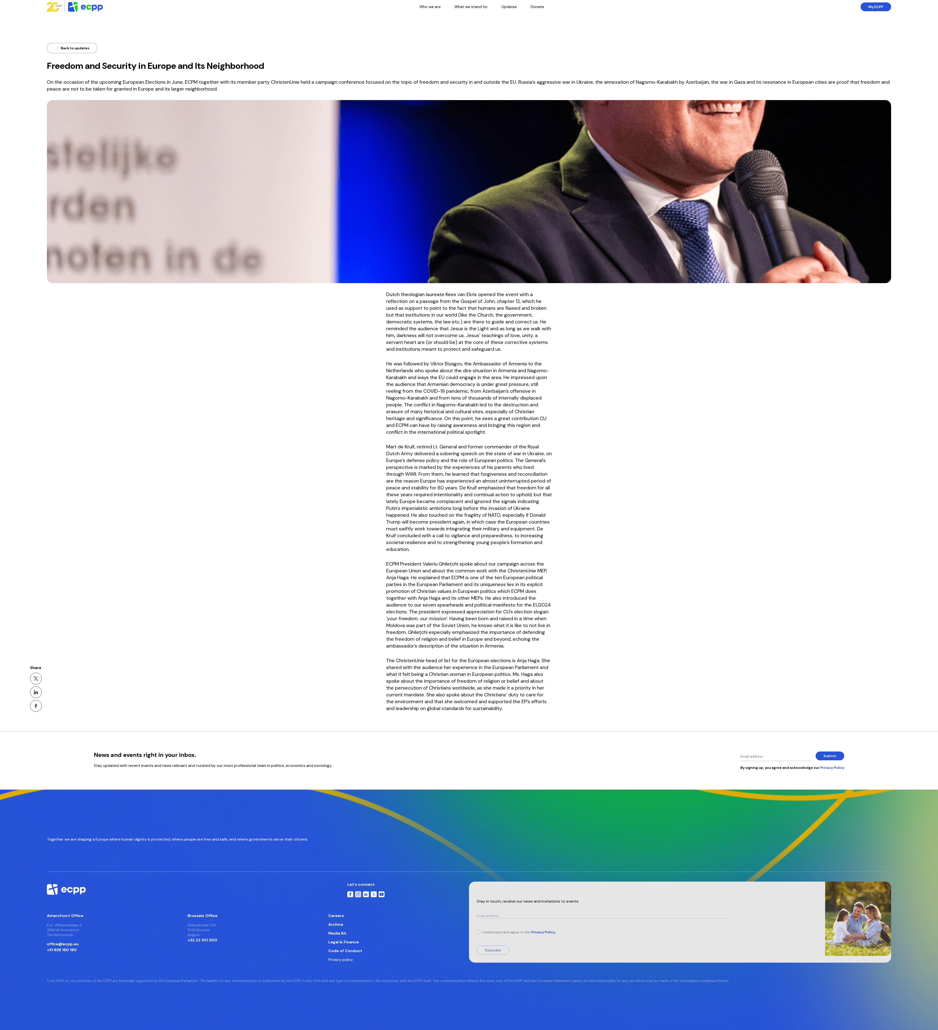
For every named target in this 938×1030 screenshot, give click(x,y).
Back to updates (75, 48)
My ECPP (875, 7)
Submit (829, 756)
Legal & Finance (343, 942)
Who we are (430, 6)
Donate (537, 6)
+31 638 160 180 (62, 949)
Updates (509, 6)
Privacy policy (340, 959)
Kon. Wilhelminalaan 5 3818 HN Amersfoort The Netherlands (64, 930)
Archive (335, 924)
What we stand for (471, 6)
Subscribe (493, 950)
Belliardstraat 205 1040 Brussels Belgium (202, 930)
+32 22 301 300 (202, 940)
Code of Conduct (345, 950)
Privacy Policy (543, 932)
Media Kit (337, 933)
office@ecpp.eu (63, 944)
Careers (336, 915)
